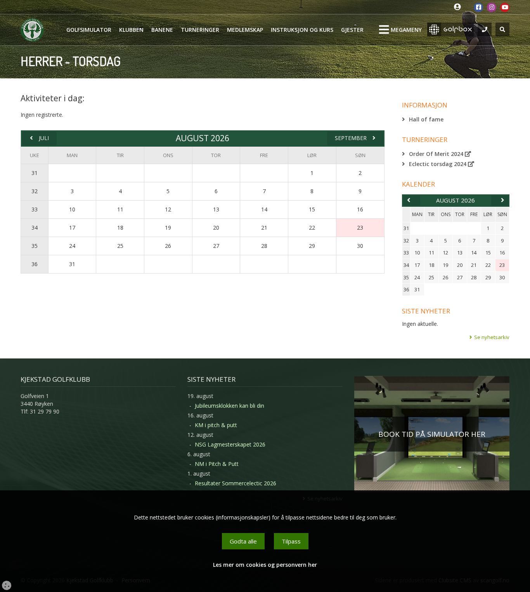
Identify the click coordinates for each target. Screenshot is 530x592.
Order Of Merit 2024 (437, 154)
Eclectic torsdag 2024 (438, 164)
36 (34, 264)
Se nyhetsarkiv (491, 337)
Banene (162, 29)
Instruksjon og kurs (302, 29)
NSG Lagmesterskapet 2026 (230, 444)
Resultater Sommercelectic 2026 (235, 483)
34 (34, 227)
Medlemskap (245, 29)
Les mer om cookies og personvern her (265, 564)
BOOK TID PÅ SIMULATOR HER (431, 434)
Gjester (352, 29)
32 (34, 191)
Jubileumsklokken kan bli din (229, 405)
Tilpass (291, 541)
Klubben (131, 29)
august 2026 (455, 200)
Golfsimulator (88, 29)
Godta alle (243, 541)
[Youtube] (504, 7)
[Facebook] (478, 7)
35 (34, 245)
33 (34, 209)
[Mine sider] (459, 7)
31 (34, 173)
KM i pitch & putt (216, 425)
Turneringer (200, 29)
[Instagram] (491, 7)
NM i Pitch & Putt (217, 463)
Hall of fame (426, 119)
